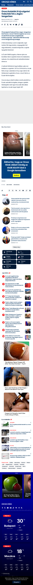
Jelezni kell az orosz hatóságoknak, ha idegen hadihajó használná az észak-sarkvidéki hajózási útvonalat (20, 449)
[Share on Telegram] (13, 24)
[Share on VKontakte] (10, 24)
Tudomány (4, 8)
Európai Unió (4, 466)
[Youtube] (9, 257)
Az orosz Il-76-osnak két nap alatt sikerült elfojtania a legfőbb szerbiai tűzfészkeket (14, 291)
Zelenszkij (11, 466)
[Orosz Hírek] (9, 1)
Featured (23, 462)
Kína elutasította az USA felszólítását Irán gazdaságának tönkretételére (14, 285)
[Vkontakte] (9, 262)
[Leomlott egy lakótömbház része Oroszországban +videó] (5, 440)
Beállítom (16, 175)
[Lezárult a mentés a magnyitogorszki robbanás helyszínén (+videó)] (5, 433)
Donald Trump (18, 466)
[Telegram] (24, 262)
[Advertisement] (16, 107)
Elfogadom (16, 582)
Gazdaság (12, 422)
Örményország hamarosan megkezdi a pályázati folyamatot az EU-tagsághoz (20, 219)
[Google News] (10, 508)
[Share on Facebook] (5, 24)
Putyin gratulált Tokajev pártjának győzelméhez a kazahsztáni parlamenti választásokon (21, 238)
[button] (21, 1)
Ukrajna (28, 462)
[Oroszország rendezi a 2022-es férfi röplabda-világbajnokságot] (5, 456)
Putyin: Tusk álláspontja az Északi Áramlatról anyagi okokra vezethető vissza (14, 310)
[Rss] (21, 508)
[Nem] (31, 580)
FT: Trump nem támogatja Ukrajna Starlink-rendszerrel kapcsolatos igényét (13, 297)
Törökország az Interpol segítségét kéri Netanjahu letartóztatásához (12, 331)
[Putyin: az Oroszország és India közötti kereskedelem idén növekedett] (6, 230)
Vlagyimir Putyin (9, 464)
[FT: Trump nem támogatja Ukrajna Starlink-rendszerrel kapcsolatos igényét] (28, 297)
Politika (12, 445)
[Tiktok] (24, 257)
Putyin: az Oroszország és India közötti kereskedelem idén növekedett (20, 229)
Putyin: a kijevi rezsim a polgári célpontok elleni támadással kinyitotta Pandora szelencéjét (13, 304)
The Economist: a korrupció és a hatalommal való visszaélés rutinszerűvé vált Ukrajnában (20, 209)
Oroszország (16, 184)
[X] (24, 252)
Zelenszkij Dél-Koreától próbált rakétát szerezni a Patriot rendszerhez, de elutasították (20, 200)
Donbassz (4, 468)
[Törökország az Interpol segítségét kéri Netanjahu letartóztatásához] (28, 331)
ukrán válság (17, 462)
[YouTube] (8, 508)
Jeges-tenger (9, 184)
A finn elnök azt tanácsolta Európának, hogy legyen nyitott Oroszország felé (14, 337)
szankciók (16, 464)
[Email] (16, 24)
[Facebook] (9, 252)
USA (3, 464)
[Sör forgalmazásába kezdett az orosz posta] (5, 425)
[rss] (9, 267)
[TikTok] (13, 508)
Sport (11, 453)
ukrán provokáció (11, 468)
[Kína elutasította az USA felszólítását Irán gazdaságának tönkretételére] (28, 285)
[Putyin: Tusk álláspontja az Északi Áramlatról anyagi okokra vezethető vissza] (28, 310)
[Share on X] (7, 24)
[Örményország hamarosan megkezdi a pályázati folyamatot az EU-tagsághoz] (6, 220)
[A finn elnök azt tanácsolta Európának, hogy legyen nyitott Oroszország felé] (28, 337)
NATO (24, 466)
